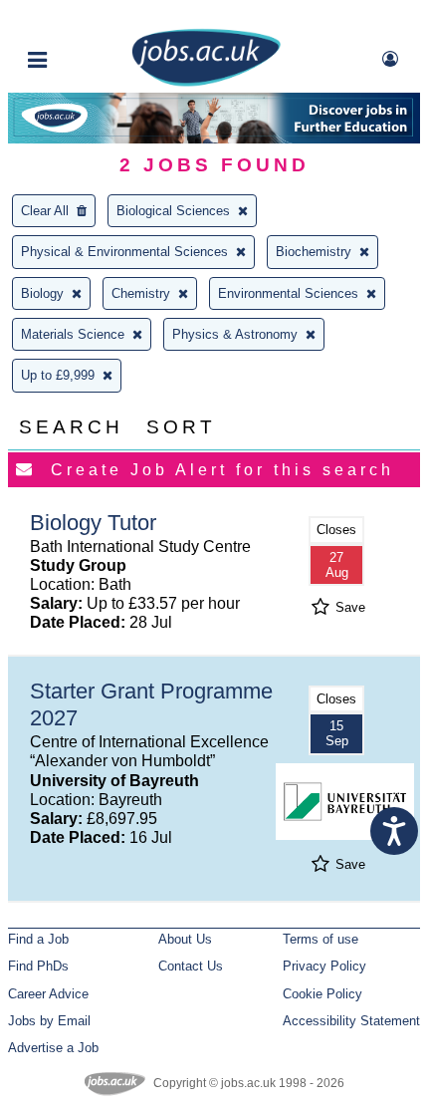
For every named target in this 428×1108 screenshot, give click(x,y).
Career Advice (48, 993)
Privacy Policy (324, 966)
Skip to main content (79, 17)
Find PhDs (38, 966)
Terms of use (320, 939)
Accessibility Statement (351, 1020)
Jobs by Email (49, 1020)
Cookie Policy (322, 993)
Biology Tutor (93, 522)
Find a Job (38, 939)
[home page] (206, 82)
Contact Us (190, 966)
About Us (185, 939)
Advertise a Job (53, 1047)
